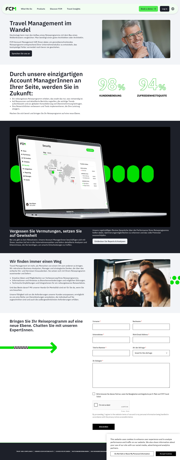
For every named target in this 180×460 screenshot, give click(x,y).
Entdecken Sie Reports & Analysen (110, 241)
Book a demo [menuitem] (147, 9)
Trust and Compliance (24, 451)
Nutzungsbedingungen (80, 451)
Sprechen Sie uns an (21, 53)
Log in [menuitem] (164, 9)
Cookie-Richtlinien (63, 451)
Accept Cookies (166, 454)
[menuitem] (26, 9)
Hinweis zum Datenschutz (44, 451)
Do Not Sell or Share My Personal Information (132, 454)
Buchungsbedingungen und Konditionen (105, 451)
